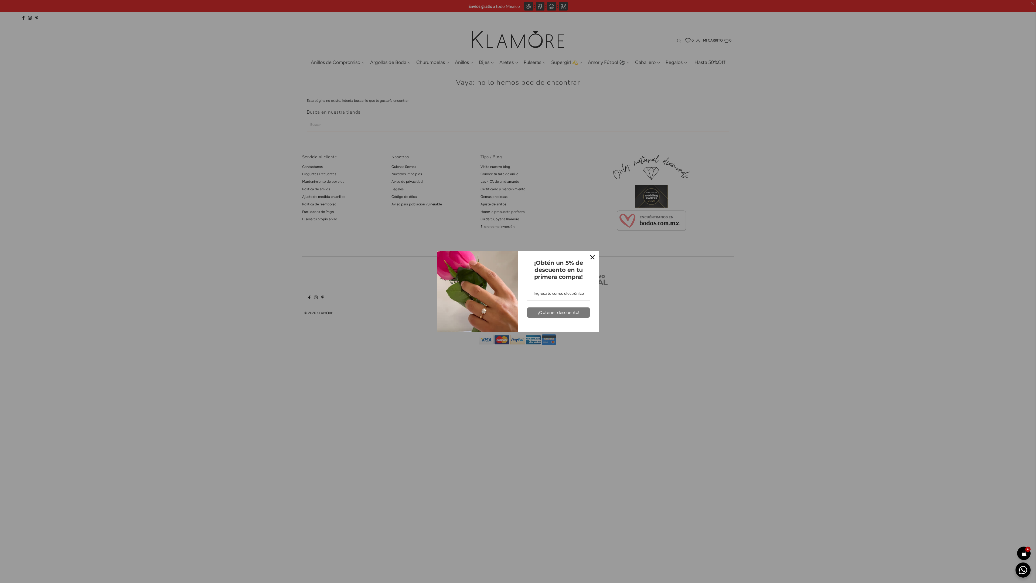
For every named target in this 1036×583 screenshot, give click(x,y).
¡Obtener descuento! (558, 312)
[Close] (592, 257)
